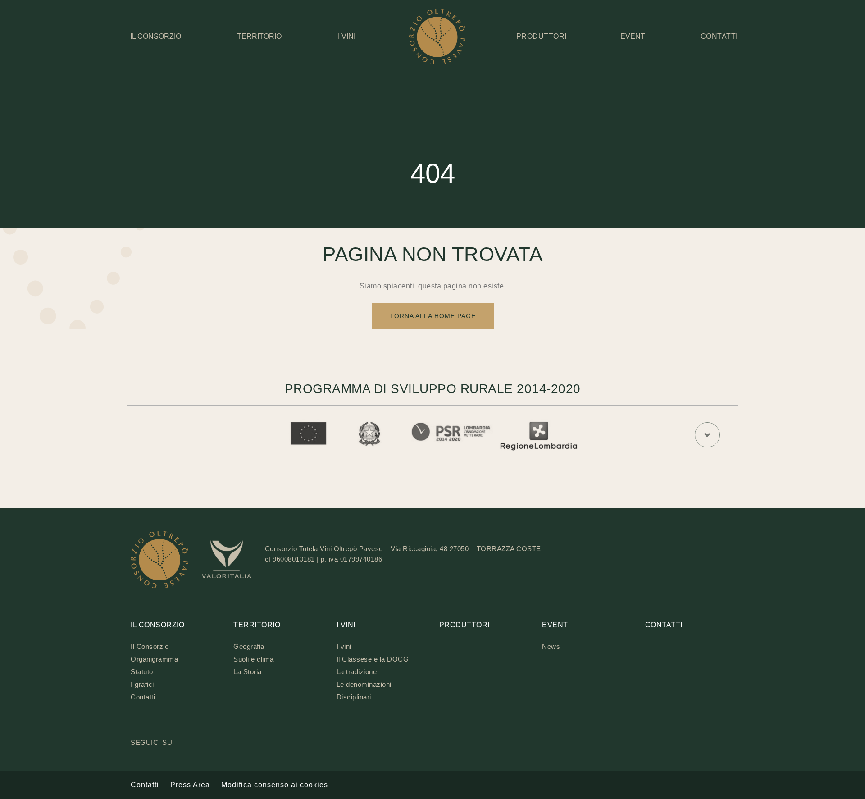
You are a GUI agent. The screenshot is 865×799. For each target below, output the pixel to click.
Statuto (142, 672)
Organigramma (154, 659)
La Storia (247, 672)
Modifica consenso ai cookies (274, 785)
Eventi (633, 36)
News (551, 646)
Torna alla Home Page (433, 316)
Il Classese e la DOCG (373, 659)
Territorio (259, 36)
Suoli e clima (253, 659)
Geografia (248, 646)
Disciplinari (354, 697)
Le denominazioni (364, 684)
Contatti (143, 697)
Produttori (464, 625)
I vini (346, 36)
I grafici (142, 684)
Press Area (190, 785)
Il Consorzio (155, 36)
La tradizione (357, 672)
